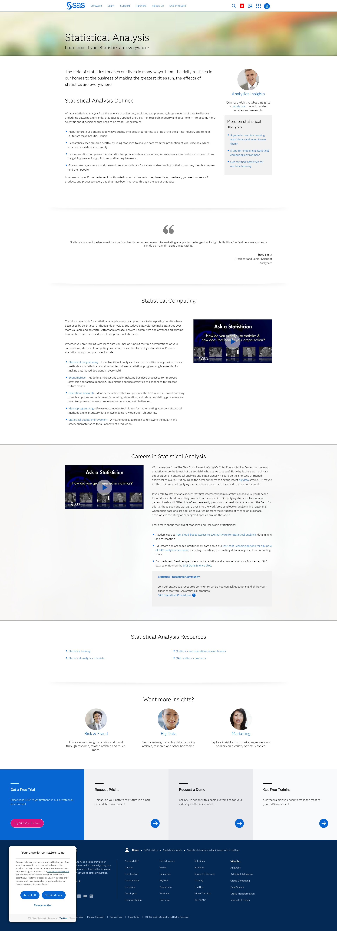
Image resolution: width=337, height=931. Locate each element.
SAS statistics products (191, 658)
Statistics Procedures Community (179, 576)
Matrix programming (81, 408)
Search (234, 6)
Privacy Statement (95, 917)
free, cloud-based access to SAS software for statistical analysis (216, 534)
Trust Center (134, 917)
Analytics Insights (248, 93)
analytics (239, 106)
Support (125, 5)
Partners (141, 5)
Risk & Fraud (96, 733)
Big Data (168, 733)
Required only (53, 895)
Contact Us (250, 6)
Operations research (81, 393)
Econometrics (77, 377)
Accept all (29, 895)
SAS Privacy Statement (58, 871)
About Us (158, 5)
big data (244, 480)
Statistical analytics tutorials (86, 658)
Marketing (241, 733)
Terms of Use (116, 917)
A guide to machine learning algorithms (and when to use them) (248, 139)
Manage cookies (42, 905)
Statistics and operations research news (201, 651)
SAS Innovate (177, 5)
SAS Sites (258, 6)
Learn (110, 5)
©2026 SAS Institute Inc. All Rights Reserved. (167, 917)
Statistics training (79, 651)
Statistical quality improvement (87, 419)
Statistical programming (83, 362)
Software (96, 5)
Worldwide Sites (242, 6)
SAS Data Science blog (197, 565)
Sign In (267, 6)
